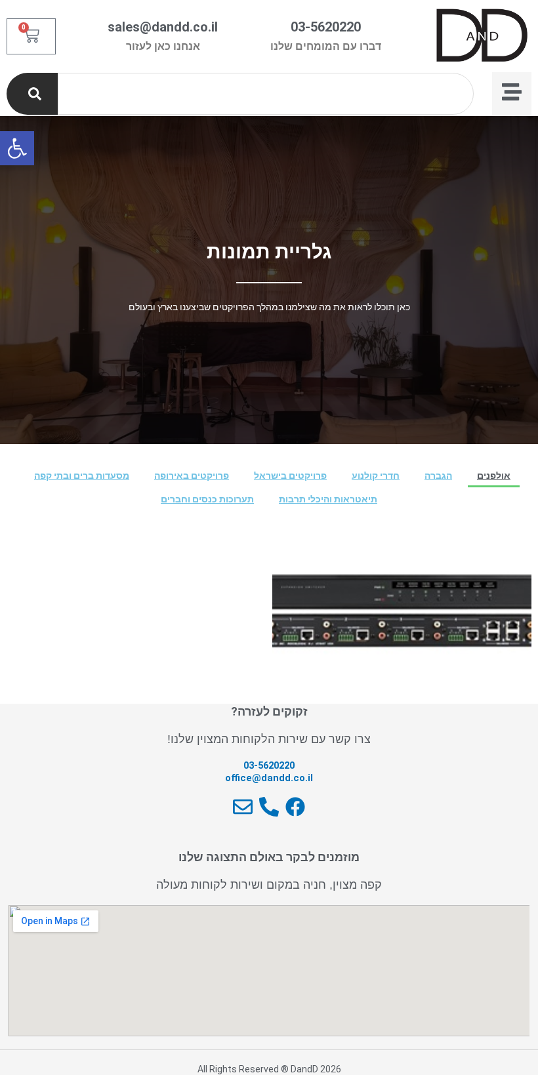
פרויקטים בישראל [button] (290, 475)
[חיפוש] (32, 94)
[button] (17, 148)
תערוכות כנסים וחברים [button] (207, 499)
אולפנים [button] (493, 475)
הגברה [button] (438, 475)
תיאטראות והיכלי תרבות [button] (328, 499)
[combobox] (266, 94)
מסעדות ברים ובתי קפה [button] (81, 475)
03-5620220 (326, 27)
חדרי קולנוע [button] (376, 475)
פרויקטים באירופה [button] (191, 475)
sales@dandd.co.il (163, 27)
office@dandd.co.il (269, 778)
